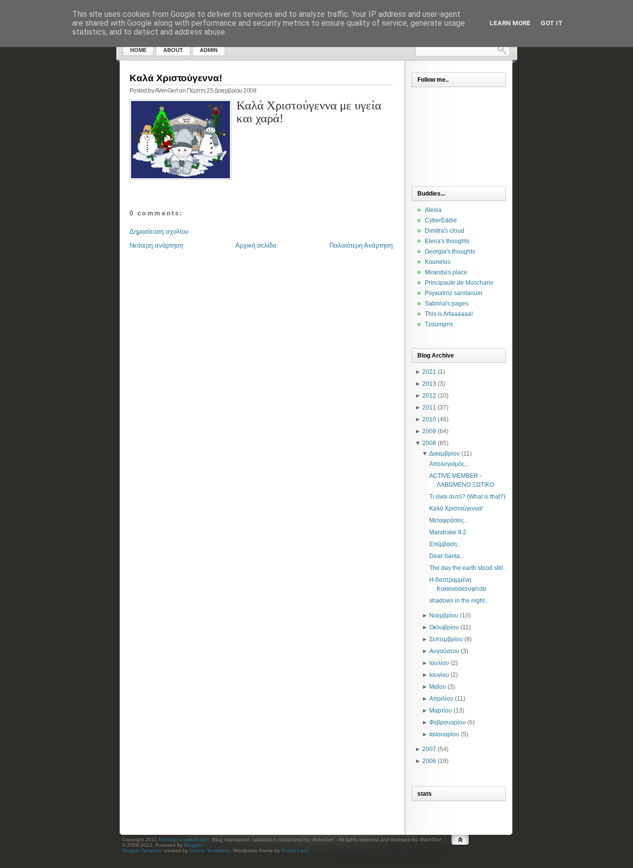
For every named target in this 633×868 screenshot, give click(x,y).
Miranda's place (446, 272)
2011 (429, 407)
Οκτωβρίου (444, 627)
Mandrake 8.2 (447, 532)
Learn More (510, 23)
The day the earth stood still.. (467, 567)
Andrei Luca (295, 850)
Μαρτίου (440, 710)
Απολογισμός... (449, 463)
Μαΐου (437, 686)
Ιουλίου (439, 663)
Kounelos (438, 261)
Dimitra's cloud (444, 230)
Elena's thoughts (447, 241)
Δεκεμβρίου (444, 453)
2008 (429, 443)
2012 (429, 395)
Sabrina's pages (446, 303)
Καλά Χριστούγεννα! (176, 78)
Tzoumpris (439, 324)
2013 (429, 383)
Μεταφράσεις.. (448, 520)
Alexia (433, 209)
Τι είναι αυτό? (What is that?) (467, 496)
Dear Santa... (446, 556)
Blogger (193, 845)
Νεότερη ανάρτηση (156, 245)
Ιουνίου (439, 674)
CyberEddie (441, 220)
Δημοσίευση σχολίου (159, 231)
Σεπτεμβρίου (446, 639)
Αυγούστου (444, 651)
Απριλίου (441, 698)
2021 (429, 371)
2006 (429, 761)
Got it (552, 23)
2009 (429, 431)
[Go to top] (460, 849)
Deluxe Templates (209, 850)
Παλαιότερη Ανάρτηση (361, 245)
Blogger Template (142, 850)
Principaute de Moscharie (459, 282)
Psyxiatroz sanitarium (453, 293)
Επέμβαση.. (444, 544)
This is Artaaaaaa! (449, 313)
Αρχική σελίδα (255, 245)
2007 (429, 749)
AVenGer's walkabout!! (183, 839)
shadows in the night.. (458, 600)
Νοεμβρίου (443, 615)
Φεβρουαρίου (447, 722)
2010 (429, 419)
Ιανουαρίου (444, 734)
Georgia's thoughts (450, 251)
